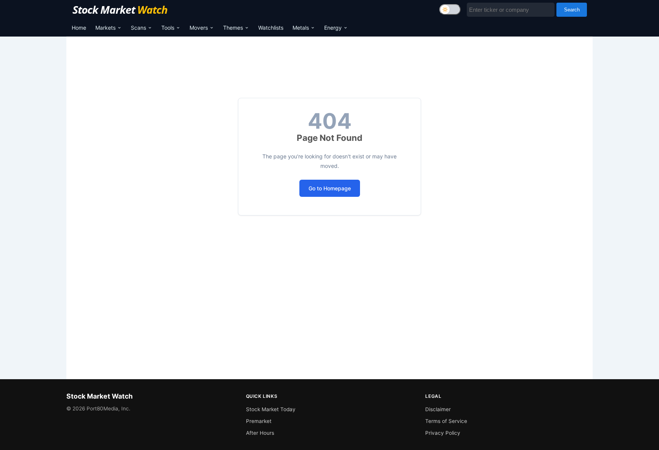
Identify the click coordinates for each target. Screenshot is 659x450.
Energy (333, 27)
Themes (233, 27)
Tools (167, 27)
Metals (301, 27)
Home (79, 27)
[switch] (450, 9)
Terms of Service (446, 421)
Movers (199, 27)
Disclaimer (438, 409)
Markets (105, 27)
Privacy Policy (442, 433)
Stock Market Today (271, 409)
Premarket (259, 421)
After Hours (260, 433)
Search (572, 10)
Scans (138, 27)
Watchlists (270, 27)
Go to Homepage (330, 188)
